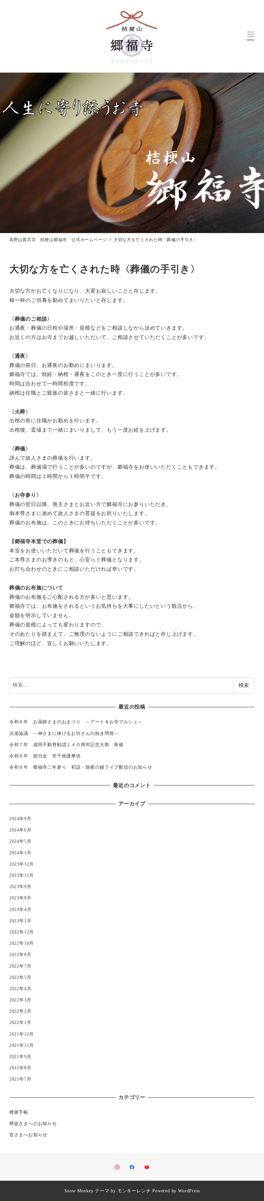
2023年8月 (20, 897)
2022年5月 (20, 977)
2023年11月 (21, 875)
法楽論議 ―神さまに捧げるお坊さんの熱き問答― (66, 733)
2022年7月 (20, 966)
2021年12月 (21, 1034)
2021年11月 (21, 1045)
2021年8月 (20, 1067)
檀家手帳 (18, 1112)
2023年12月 (21, 864)
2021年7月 (20, 1079)
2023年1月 (20, 920)
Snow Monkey (79, 1190)
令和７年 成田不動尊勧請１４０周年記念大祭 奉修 (66, 744)
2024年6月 (20, 829)
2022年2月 (20, 1011)
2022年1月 (20, 1022)
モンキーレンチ (134, 1190)
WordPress (189, 1190)
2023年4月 (20, 909)
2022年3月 (20, 999)
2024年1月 (20, 852)
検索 (244, 685)
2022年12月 (21, 931)
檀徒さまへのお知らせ (33, 1123)
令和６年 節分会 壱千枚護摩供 (45, 755)
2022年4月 (20, 988)
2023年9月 (20, 886)
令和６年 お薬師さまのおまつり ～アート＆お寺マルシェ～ (76, 721)
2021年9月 (20, 1056)
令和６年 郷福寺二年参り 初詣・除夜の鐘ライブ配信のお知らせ (80, 767)
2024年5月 (20, 841)
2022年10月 (21, 943)
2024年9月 (20, 818)
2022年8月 (20, 954)
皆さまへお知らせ (28, 1134)
